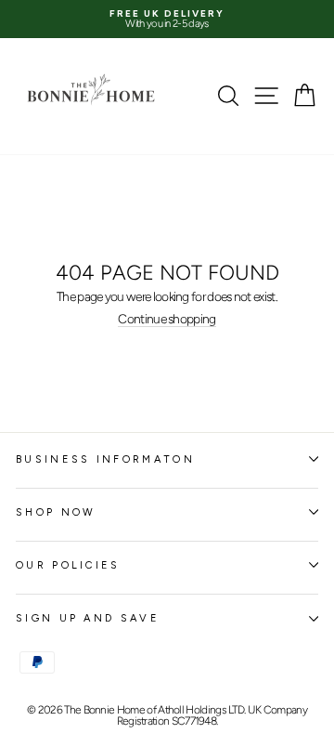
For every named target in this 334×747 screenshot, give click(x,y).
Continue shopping (166, 319)
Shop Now (56, 512)
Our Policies (68, 565)
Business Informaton (105, 459)
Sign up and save (88, 618)
